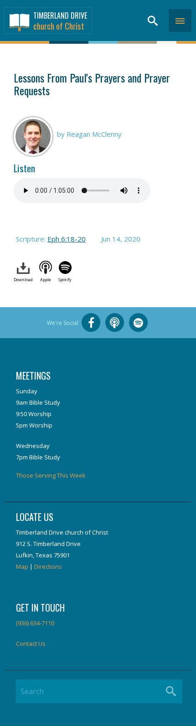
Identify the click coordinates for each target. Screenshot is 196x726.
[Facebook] (91, 323)
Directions (48, 566)
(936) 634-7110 (35, 623)
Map (22, 566)
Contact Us (31, 643)
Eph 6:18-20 (66, 238)
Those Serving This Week (51, 475)
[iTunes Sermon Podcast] (115, 323)
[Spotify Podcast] (139, 323)
